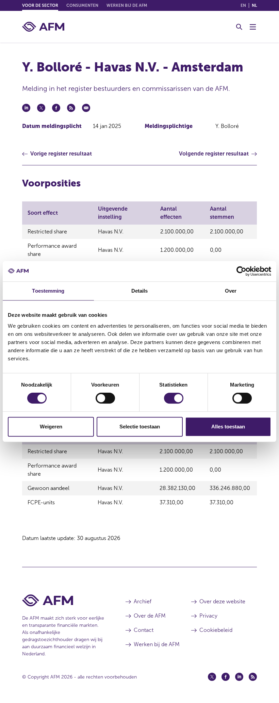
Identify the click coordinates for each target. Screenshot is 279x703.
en (243, 5)
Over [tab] (230, 291)
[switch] (105, 398)
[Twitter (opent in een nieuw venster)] (212, 677)
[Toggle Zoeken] (239, 27)
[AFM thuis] (43, 27)
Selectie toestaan (139, 426)
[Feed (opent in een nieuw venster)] (253, 677)
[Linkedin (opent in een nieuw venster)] (239, 677)
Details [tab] (139, 291)
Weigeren (51, 426)
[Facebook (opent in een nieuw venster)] (225, 677)
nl (254, 5)
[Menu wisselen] (253, 27)
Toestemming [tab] (48, 291)
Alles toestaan (228, 426)
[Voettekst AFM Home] (63, 600)
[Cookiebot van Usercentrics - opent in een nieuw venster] (241, 271)
